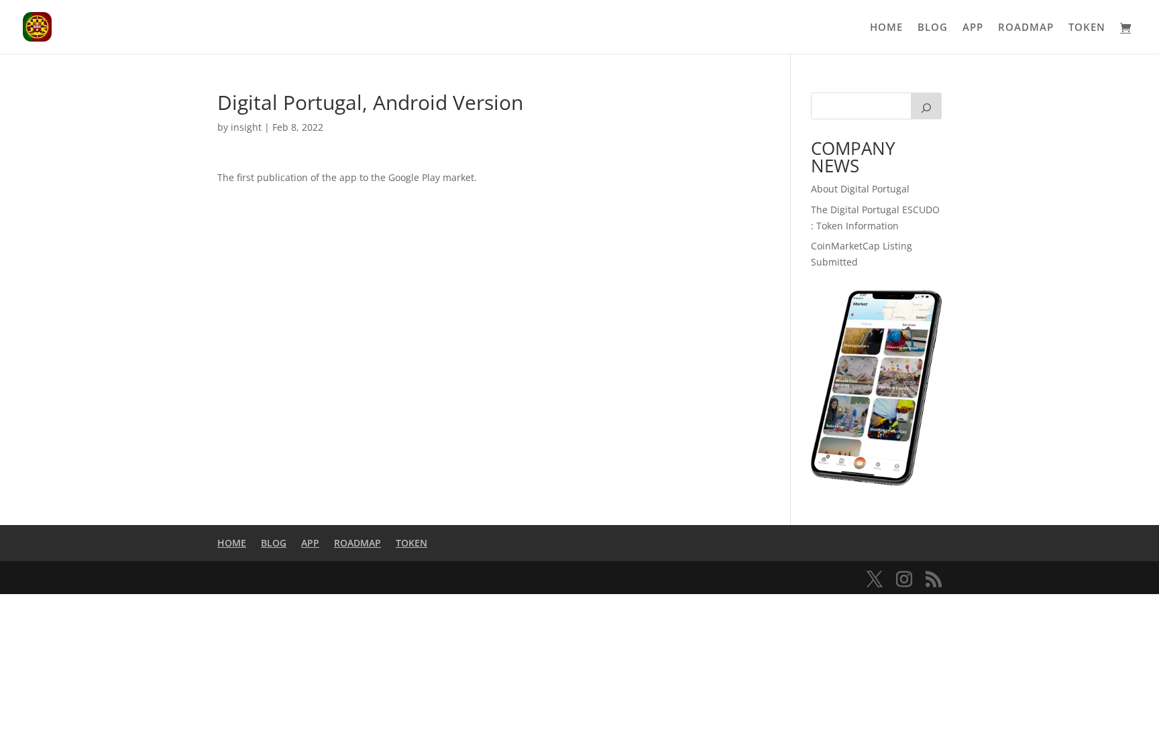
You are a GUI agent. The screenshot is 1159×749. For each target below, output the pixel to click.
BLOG (933, 28)
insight (246, 127)
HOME (886, 28)
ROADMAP (1026, 28)
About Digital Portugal (860, 188)
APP (972, 28)
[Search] (926, 106)
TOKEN (1086, 28)
